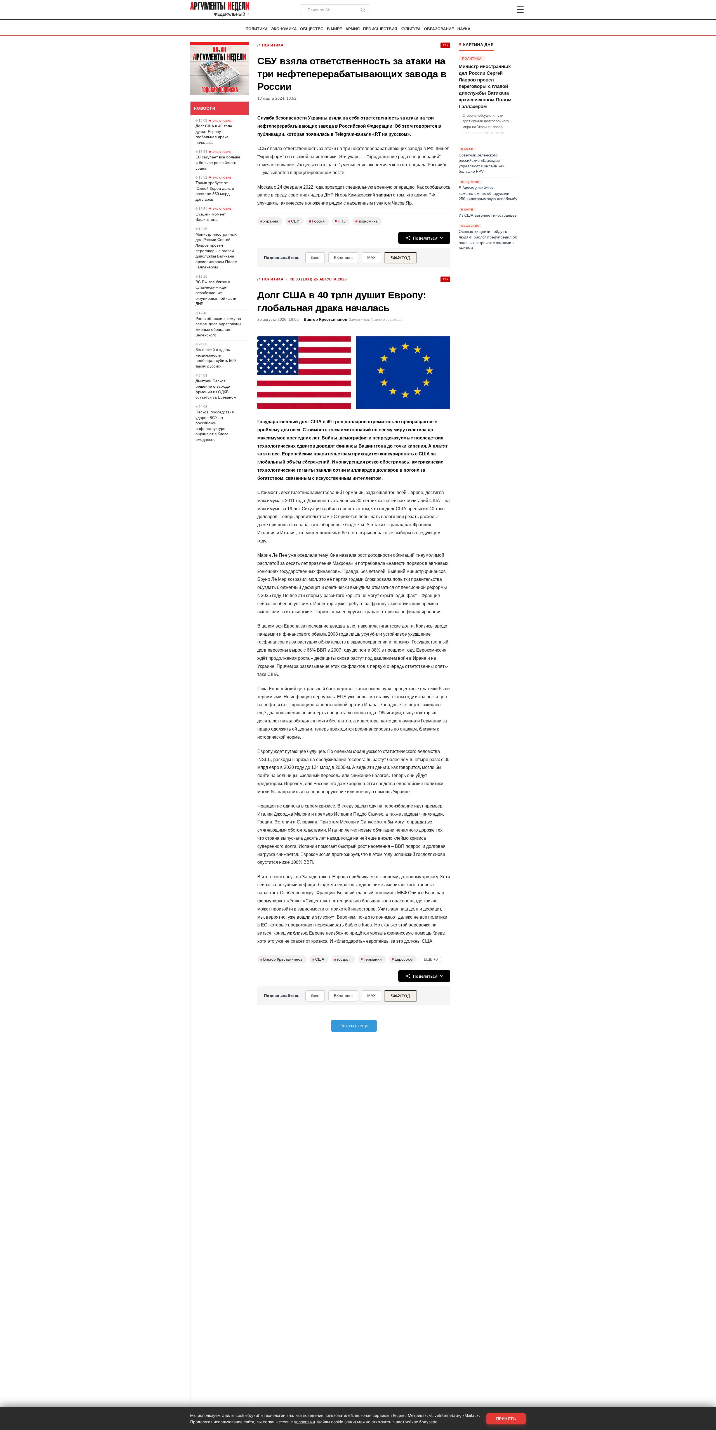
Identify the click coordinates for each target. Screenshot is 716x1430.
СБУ (293, 221)
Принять (506, 1419)
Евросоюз (402, 959)
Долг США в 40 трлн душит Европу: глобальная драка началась (214, 134)
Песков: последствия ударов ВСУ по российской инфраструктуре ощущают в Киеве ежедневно (215, 426)
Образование (439, 29)
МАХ (371, 257)
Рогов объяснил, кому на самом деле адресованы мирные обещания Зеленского (218, 326)
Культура (411, 29)
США (318, 959)
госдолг (342, 959)
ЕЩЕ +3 (431, 959)
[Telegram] (491, 9)
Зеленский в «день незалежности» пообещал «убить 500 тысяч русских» (216, 357)
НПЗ (340, 221)
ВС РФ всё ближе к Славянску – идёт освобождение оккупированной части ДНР (216, 293)
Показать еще (354, 1025)
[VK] (505, 9)
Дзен (315, 257)
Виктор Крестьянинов (325, 319)
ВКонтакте (343, 257)
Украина (269, 221)
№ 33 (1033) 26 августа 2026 (318, 279)
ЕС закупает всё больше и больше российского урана (218, 162)
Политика (257, 29)
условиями (304, 1421)
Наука (463, 29)
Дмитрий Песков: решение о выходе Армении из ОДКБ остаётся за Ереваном (216, 388)
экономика (366, 221)
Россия (317, 221)
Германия (371, 959)
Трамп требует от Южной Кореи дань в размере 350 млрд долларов (215, 191)
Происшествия (380, 29)
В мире (334, 29)
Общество (312, 29)
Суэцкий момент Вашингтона (211, 217)
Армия (352, 29)
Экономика (284, 29)
